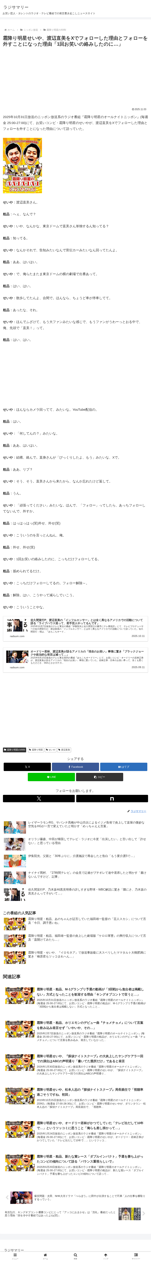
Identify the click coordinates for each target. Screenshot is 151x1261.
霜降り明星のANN (16, 749)
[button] (139, 777)
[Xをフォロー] (39, 798)
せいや (52, 749)
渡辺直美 (65, 749)
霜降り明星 (37, 749)
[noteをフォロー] (112, 798)
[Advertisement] (75, 76)
